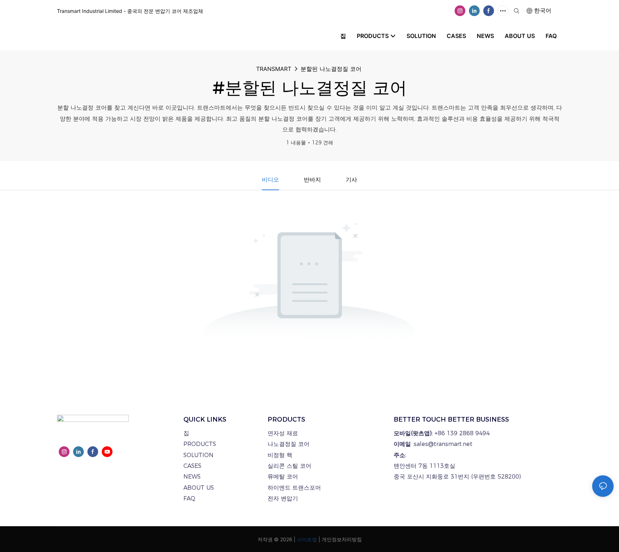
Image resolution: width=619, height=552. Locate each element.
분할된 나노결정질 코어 (331, 68)
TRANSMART (273, 68)
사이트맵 (307, 539)
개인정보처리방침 (342, 539)
